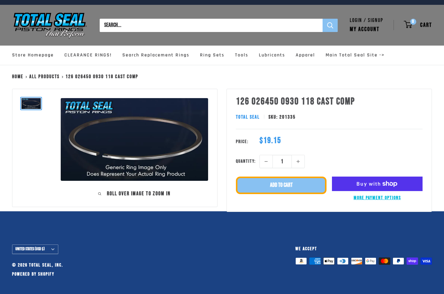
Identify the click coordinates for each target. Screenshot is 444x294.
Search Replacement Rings (155, 55)
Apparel (305, 55)
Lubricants (272, 55)
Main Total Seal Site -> (355, 55)
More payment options (377, 198)
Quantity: (246, 161)
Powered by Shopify (33, 274)
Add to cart (281, 185)
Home (17, 77)
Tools (241, 55)
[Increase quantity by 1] (298, 161)
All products (44, 77)
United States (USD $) (30, 249)
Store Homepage (33, 55)
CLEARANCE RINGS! (88, 55)
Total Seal (248, 117)
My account (364, 29)
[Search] (330, 25)
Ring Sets (212, 55)
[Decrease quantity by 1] (266, 161)
